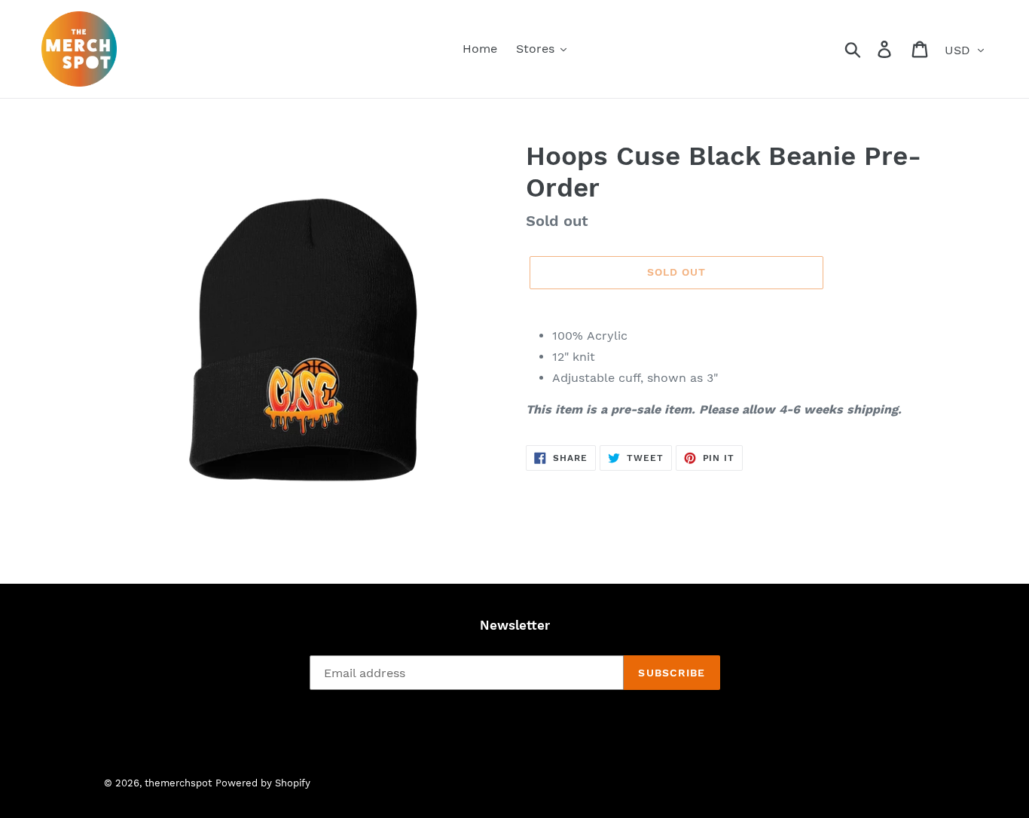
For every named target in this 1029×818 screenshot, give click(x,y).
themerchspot (178, 783)
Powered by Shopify (262, 783)
